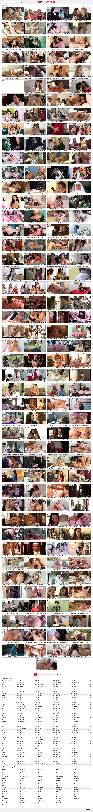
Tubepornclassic (60, 787)
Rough (65, 759)
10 (57, 674)
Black (11, 735)
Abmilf (4, 772)
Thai (83, 737)
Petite (65, 728)
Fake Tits (29, 748)
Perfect (65, 726)
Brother (11, 752)
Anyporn (5, 782)
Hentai (47, 723)
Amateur (11, 689)
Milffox (40, 771)
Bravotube (5, 798)
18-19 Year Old (11, 680)
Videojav (59, 798)
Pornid (40, 789)
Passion (65, 724)
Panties (65, 717)
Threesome (83, 739)
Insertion (47, 734)
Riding (65, 756)
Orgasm (65, 712)
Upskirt (83, 750)
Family (29, 750)
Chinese (29, 689)
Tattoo (83, 732)
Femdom (29, 752)
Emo (29, 739)
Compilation (29, 700)
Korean (47, 747)
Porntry (40, 798)
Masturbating (47, 763)
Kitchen (47, 745)
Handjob (47, 715)
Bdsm (11, 717)
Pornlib (40, 793)
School (65, 763)
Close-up (29, 697)
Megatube (41, 769)
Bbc (11, 713)
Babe (11, 708)
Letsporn (23, 802)
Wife (83, 759)
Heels (47, 721)
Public (65, 743)
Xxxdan (76, 789)
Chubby (29, 691)
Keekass (23, 800)
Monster (65, 691)
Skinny (83, 697)
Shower (83, 691)
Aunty (11, 706)
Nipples (65, 695)
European (29, 743)
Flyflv (22, 772)
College (29, 699)
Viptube (58, 800)
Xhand (76, 780)
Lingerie (47, 756)
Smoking (83, 704)
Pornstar (65, 737)
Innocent (47, 732)
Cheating (29, 688)
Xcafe (76, 774)
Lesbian (47, 752)
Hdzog (22, 785)
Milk (65, 686)
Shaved (83, 688)
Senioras (41, 804)
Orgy (65, 713)
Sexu (58, 771)
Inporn (22, 796)
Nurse (65, 699)
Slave (83, 699)
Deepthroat (29, 721)
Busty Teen (11, 759)
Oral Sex (65, 710)
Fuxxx (22, 774)
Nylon (65, 700)
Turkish (83, 747)
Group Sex (47, 710)
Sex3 (58, 769)
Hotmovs (23, 793)
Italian (47, 737)
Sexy (83, 686)
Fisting (29, 761)
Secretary (83, 682)
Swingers (83, 728)
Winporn (77, 771)
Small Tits (83, 702)
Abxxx (4, 774)
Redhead (65, 752)
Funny (47, 691)
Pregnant (65, 741)
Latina (47, 750)
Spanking (83, 710)
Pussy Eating (65, 748)
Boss (11, 743)
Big (11, 724)
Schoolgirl (83, 680)
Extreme (29, 745)
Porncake (41, 782)
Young (83, 763)
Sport (83, 713)
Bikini (11, 732)
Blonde (11, 737)
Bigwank (5, 791)
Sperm (83, 712)
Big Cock (11, 728)
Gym (47, 712)
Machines (47, 758)
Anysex (4, 783)
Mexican (65, 682)
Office (65, 702)
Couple (29, 704)
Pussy (65, 747)
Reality (65, 750)
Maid (47, 759)
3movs (4, 769)
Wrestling (83, 761)
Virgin (83, 754)
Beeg (4, 789)
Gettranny (23, 776)
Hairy (47, 713)
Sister (83, 693)
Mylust (40, 774)
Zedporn (77, 798)
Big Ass (11, 726)
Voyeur (83, 756)
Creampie (29, 706)
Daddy (29, 717)
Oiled (65, 704)
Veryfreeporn (60, 796)
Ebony (29, 737)
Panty (65, 719)
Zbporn (76, 796)
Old (65, 706)
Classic (29, 693)
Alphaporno (5, 776)
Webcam (83, 758)
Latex (47, 748)
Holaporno (23, 791)
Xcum (76, 776)
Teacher (83, 734)
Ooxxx (40, 780)
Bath (11, 712)
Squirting (83, 715)
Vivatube (59, 802)
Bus (11, 758)
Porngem (41, 785)
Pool (65, 735)
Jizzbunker (23, 798)
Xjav (76, 782)
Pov (65, 739)
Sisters (83, 695)
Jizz (47, 741)
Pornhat (41, 787)
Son (83, 708)
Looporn (23, 804)
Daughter (29, 719)
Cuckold (29, 710)
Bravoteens (5, 796)
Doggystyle (29, 728)
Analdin (4, 778)
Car (11, 763)
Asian (11, 702)
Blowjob (11, 739)
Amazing (11, 691)
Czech (29, 715)
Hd (47, 719)
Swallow (83, 726)
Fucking (47, 689)
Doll (29, 730)
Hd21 (22, 780)
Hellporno (23, 787)
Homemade (47, 724)
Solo (83, 706)
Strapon (83, 721)
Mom (65, 689)
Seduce (83, 684)
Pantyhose (65, 721)
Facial (29, 747)
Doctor (29, 726)
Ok (39, 778)
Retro (65, 754)
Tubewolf (59, 789)
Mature (65, 680)
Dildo (29, 724)
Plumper (65, 734)
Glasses (47, 704)
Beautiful (11, 721)
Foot (47, 682)
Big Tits (11, 730)
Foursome (47, 684)
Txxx (58, 791)
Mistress (65, 688)
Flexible (47, 680)
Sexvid (58, 772)
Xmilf (76, 783)
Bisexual (11, 734)
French (47, 686)
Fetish (29, 754)
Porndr (40, 783)
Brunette (11, 754)
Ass (11, 704)
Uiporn (58, 793)
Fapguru (23, 769)
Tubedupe (59, 783)
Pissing (65, 732)
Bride (11, 748)
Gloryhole (47, 706)
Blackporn (5, 793)
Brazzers (11, 747)
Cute (29, 713)
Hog (22, 789)
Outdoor (65, 715)
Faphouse (23, 771)
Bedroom (11, 723)
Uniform (83, 748)
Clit (29, 695)
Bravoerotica (6, 794)
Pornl (40, 791)
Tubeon (58, 785)
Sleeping (83, 700)
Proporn (41, 800)
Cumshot (29, 712)
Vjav (58, 804)
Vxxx (76, 769)
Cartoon (29, 680)
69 (11, 684)
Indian (47, 730)
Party (65, 723)
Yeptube (77, 793)
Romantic (65, 758)
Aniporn (5, 780)
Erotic (29, 741)
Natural (65, 693)
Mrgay (40, 772)
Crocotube (5, 800)
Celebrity (29, 684)
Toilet (83, 743)
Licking (47, 754)
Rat (40, 802)
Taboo (83, 730)
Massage (47, 761)
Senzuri (40, 806)
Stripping (83, 723)
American (11, 693)
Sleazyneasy (60, 776)
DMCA (89, 809)
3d (11, 682)
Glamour (47, 702)
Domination (29, 732)
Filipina (29, 756)
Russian (65, 761)
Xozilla (76, 785)
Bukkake (11, 756)
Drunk (29, 735)
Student (83, 724)
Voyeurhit (59, 806)
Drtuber (5, 806)
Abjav (4, 771)
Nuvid (40, 776)
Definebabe (5, 802)
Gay (47, 697)
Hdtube (22, 783)
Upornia (59, 794)
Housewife (47, 726)
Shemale (83, 689)
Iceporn (23, 794)
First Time (29, 759)
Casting (29, 682)
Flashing (29, 763)
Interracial (47, 735)
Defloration (29, 723)
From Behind (47, 688)
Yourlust (77, 794)
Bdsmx (4, 787)
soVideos (46, 2)
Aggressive (11, 688)
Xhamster (77, 778)
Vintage (83, 752)
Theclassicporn (60, 778)
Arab (11, 700)
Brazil (11, 745)
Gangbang (47, 693)
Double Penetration (29, 734)
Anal (11, 695)
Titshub (58, 780)
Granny (47, 708)
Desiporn (5, 804)
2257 (87, 809)
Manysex (23, 806)
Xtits (76, 787)
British (11, 750)
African (11, 686)
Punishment (65, 745)
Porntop (41, 796)
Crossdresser (29, 708)
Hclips (22, 778)
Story (83, 719)
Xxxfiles (76, 791)
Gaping (47, 695)
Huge (47, 728)
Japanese (47, 739)
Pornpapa (41, 794)
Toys (83, 745)
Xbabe (76, 772)
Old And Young (65, 708)
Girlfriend (47, 700)
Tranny (58, 782)
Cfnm (29, 686)
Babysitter (11, 710)
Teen (83, 735)
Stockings (83, 717)
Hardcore (47, 717)
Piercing (65, 730)
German (47, 699)
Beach (11, 719)
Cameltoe (11, 761)
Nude (65, 697)
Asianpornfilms (6, 785)
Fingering (29, 758)
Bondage (11, 741)
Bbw (11, 715)
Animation (11, 697)
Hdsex (22, 782)
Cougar (29, 702)
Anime (11, 699)
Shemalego (59, 774)
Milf (65, 684)
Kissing (47, 743)
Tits (83, 741)
